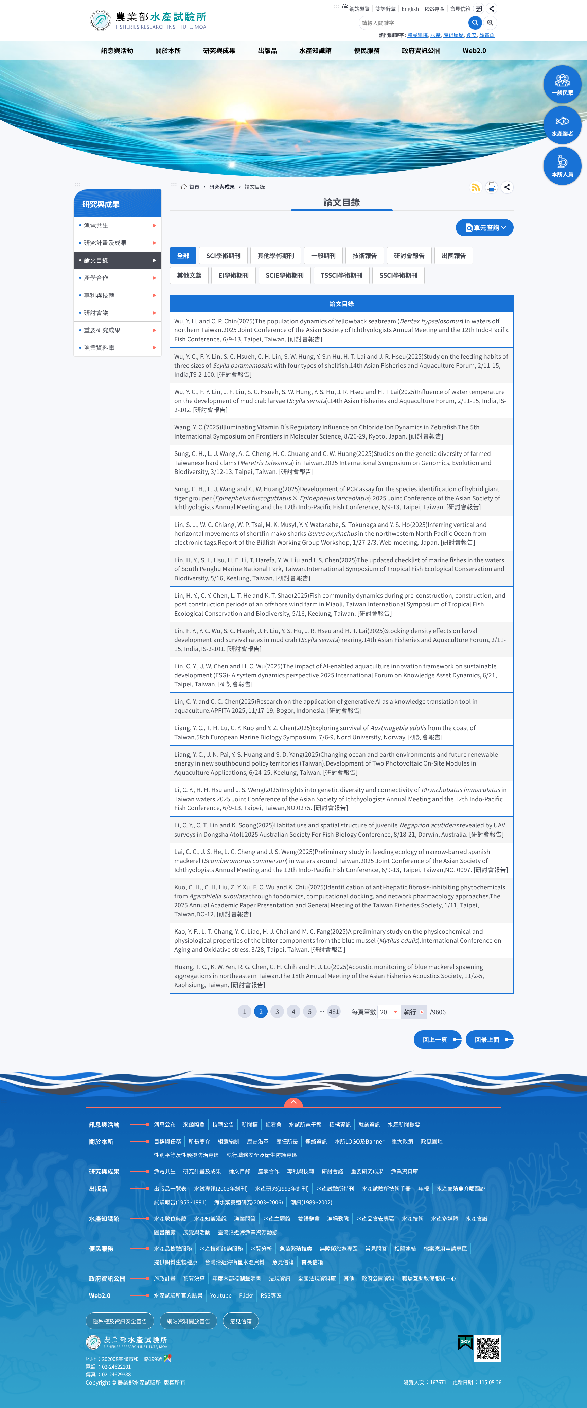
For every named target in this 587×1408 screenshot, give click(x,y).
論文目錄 (96, 260)
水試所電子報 (305, 1124)
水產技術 (413, 1218)
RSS (475, 187)
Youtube (221, 1295)
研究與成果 (219, 50)
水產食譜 (476, 1218)
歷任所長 (287, 1141)
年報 (423, 1188)
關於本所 (168, 50)
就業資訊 (369, 1124)
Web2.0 (474, 50)
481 (334, 1011)
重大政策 (402, 1141)
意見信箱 (460, 8)
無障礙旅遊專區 (339, 1248)
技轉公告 (223, 1124)
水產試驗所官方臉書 (178, 1295)
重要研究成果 (102, 330)
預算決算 (194, 1278)
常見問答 (376, 1248)
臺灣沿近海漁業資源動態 (248, 1232)
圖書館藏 (165, 1232)
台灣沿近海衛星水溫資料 (235, 1262)
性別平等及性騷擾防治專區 (186, 1155)
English (410, 8)
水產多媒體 (444, 1218)
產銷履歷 (453, 34)
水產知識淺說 (210, 1218)
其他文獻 (189, 275)
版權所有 (174, 1382)
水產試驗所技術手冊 (386, 1188)
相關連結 (405, 1248)
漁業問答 (245, 1218)
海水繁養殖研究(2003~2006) (248, 1202)
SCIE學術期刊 (285, 275)
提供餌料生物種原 (175, 1262)
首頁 (194, 186)
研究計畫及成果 (105, 242)
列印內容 (491, 187)
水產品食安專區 (375, 1218)
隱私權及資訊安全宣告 (120, 1321)
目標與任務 (167, 1141)
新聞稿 (250, 1124)
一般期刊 (323, 255)
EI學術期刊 (233, 275)
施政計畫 (165, 1278)
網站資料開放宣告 (188, 1321)
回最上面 (487, 1039)
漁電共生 (96, 225)
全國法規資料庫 (317, 1278)
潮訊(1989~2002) (311, 1202)
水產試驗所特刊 (335, 1188)
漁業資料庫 (99, 347)
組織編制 (228, 1141)
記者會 (273, 1124)
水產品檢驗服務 (173, 1248)
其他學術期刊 (275, 255)
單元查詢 (486, 227)
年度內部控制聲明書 (236, 1278)
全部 (183, 255)
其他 (348, 1278)
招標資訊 (340, 1124)
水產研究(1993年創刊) (282, 1188)
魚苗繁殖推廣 (296, 1248)
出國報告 (454, 255)
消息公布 (165, 1124)
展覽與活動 (196, 1232)
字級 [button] (478, 8)
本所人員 (562, 174)
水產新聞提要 (404, 1124)
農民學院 (417, 34)
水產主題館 (276, 1218)
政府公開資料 (378, 1278)
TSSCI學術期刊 (341, 275)
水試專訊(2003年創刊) (221, 1188)
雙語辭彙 (385, 8)
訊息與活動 (117, 50)
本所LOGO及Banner (359, 1141)
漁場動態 (338, 1218)
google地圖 (168, 1358)
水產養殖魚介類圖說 (461, 1188)
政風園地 (432, 1141)
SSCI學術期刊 (398, 275)
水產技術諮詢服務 (221, 1248)
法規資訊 (279, 1278)
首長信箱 (312, 1262)
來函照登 (194, 1124)
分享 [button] (491, 8)
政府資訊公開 (421, 50)
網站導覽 (359, 8)
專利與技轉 (99, 295)
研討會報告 (409, 255)
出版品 (267, 50)
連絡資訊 (316, 1141)
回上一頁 (435, 1039)
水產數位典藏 (170, 1218)
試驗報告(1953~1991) (180, 1202)
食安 (471, 34)
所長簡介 (199, 1141)
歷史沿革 (258, 1141)
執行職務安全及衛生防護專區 (262, 1155)
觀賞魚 (487, 34)
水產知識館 (315, 50)
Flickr (246, 1295)
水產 (435, 34)
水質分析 (261, 1248)
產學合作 (96, 277)
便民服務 (367, 50)
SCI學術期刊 (223, 255)
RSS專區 (434, 8)
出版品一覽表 (170, 1188)
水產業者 (562, 133)
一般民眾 (562, 92)
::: (337, 6)
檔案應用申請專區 (445, 1248)
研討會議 (96, 312)
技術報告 (365, 255)
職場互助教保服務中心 (429, 1278)
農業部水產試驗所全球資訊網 (158, 20)
